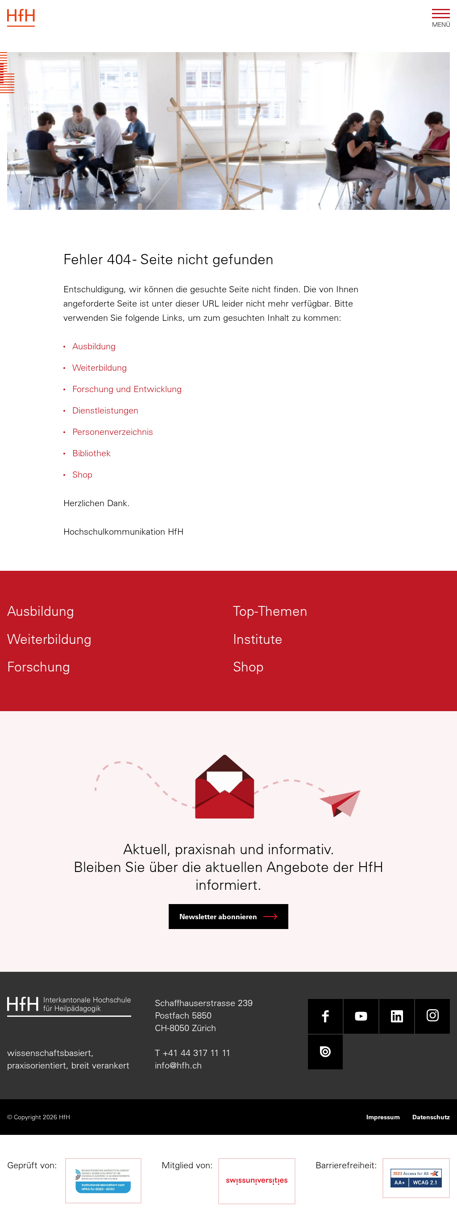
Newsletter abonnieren (218, 916)
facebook (325, 1016)
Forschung (38, 667)
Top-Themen (270, 611)
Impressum (383, 1117)
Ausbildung (94, 346)
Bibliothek (91, 452)
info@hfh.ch (178, 1065)
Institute (258, 639)
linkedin (396, 1016)
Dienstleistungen (105, 410)
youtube (361, 1016)
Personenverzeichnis (112, 431)
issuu (325, 1052)
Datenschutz (431, 1117)
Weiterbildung (99, 367)
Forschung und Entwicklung (127, 388)
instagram (432, 1016)
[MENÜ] (441, 13)
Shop (82, 474)
